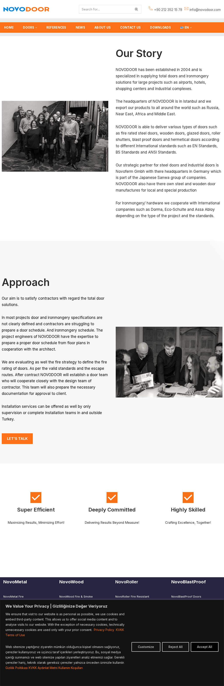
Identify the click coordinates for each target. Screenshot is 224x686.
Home (9, 27)
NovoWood (71, 581)
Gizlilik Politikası (16, 668)
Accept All (204, 647)
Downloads (160, 27)
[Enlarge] (102, 106)
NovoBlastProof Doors (186, 596)
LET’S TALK (17, 438)
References (56, 27)
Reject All (175, 647)
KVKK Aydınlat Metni (43, 668)
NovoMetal (15, 581)
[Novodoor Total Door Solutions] (27, 9)
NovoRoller (126, 581)
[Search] (137, 9)
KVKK (120, 630)
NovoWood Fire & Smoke (76, 596)
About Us (102, 27)
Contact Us (130, 27)
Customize (146, 647)
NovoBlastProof (188, 581)
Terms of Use (15, 635)
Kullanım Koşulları (70, 668)
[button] (36, 27)
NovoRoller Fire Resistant (132, 596)
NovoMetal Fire (13, 596)
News (80, 27)
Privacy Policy (105, 630)
